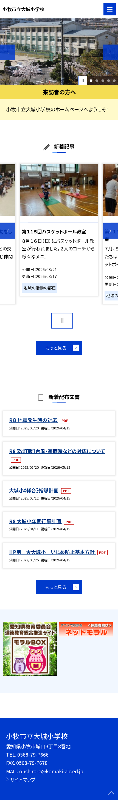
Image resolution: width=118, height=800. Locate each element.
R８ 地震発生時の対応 (33, 419)
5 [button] (114, 80)
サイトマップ (23, 779)
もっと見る (55, 347)
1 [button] (91, 80)
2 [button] (96, 80)
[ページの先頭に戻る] (111, 793)
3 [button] (102, 80)
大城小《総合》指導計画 (34, 490)
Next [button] (110, 52)
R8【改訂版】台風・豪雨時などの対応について (57, 450)
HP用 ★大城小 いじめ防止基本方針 (52, 551)
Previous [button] (7, 52)
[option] (59, 51)
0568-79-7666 (33, 754)
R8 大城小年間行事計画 (35, 521)
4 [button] (108, 80)
